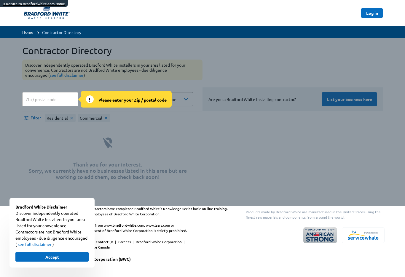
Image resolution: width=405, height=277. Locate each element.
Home (28, 32)
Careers (125, 241)
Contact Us (105, 241)
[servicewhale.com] (363, 235)
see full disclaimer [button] (35, 244)
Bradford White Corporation (159, 241)
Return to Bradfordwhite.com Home (34, 3)
